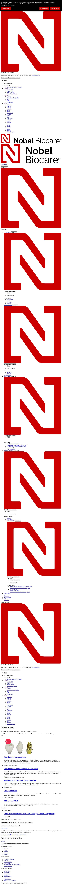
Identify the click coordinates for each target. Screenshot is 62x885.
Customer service (8, 862)
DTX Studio (7, 863)
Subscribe (3, 841)
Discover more (4, 828)
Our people (9, 302)
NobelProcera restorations (13, 443)
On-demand (9, 519)
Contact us (6, 600)
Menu (5, 80)
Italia (8, 117)
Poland (8, 121)
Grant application (8, 866)
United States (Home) (12, 93)
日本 (8, 100)
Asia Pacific (6, 95)
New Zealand (10, 102)
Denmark (9, 109)
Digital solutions (7, 375)
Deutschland (10, 113)
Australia (9, 96)
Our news (9, 303)
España (8, 125)
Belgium (9, 107)
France (8, 111)
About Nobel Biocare (9, 859)
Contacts (6, 860)
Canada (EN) (10, 89)
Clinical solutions (8, 305)
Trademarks (6, 877)
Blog (5, 598)
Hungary (9, 114)
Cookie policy (7, 872)
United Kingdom (11, 131)
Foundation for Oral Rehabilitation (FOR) (20, 592)
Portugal (9, 122)
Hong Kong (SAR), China (13, 98)
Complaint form (7, 879)
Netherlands (9, 118)
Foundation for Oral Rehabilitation (12, 864)
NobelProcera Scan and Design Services (16, 446)
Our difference (7, 232)
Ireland (8, 115)
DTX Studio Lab (11, 449)
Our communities (11, 520)
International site (36, 75)
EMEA (5, 103)
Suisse (8, 129)
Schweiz (9, 127)
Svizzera (9, 130)
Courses (9, 518)
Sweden (9, 126)
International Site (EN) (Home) (14, 87)
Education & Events (9, 450)
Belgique (9, 106)
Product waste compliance (10, 880)
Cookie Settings (6, 8)
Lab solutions (7, 376)
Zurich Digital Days (14, 590)
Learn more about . (14, 834)
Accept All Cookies (44, 8)
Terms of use (7, 873)
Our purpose (10, 299)
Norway (9, 119)
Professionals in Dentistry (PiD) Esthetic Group (21, 586)
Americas (6, 88)
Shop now (6, 596)
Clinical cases (7, 593)
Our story (9, 300)
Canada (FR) (10, 91)
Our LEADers (13, 589)
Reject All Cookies (55, 8)
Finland (8, 110)
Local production (11, 447)
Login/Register (7, 597)
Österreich (9, 104)
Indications (9, 372)
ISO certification (7, 876)
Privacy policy (7, 871)
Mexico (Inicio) (10, 92)
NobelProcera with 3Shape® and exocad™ (17, 445)
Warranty (6, 875)
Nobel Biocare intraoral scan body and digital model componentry (29, 814)
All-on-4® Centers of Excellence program (20, 588)
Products (9, 373)
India (8, 99)
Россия (8, 123)
